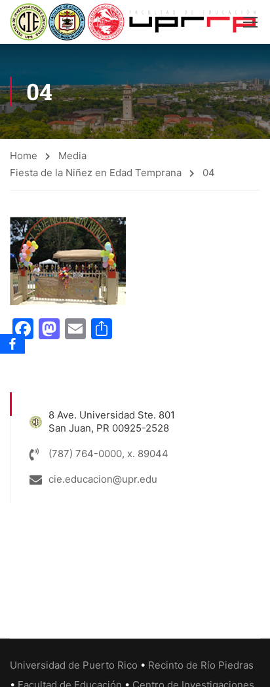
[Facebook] (12, 344)
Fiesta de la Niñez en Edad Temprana (96, 172)
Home (23, 155)
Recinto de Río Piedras (201, 665)
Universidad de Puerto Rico (74, 665)
